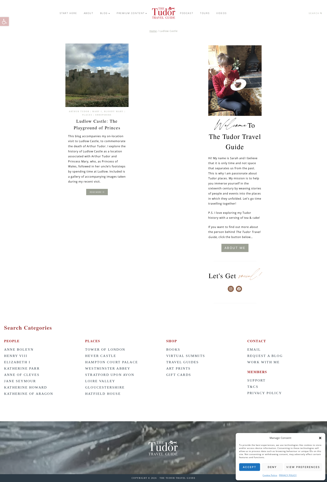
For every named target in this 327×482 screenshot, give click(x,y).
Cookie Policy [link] (270, 475)
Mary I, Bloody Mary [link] (107, 111)
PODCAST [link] (186, 13)
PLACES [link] (87, 115)
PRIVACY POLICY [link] (288, 475)
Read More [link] (99, 192)
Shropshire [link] (103, 115)
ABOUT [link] (89, 13)
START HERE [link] (68, 13)
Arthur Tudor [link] (79, 111)
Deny (272, 467)
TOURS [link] (205, 13)
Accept (249, 467)
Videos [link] (221, 13)
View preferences (303, 467)
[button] (320, 438)
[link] (4, 21)
